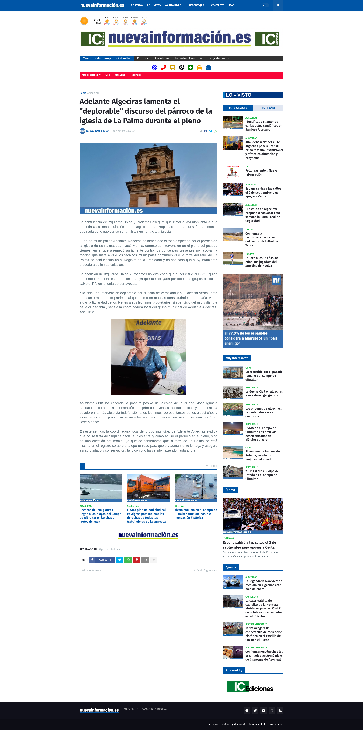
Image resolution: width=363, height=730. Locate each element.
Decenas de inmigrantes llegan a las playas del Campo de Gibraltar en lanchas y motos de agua (100, 515)
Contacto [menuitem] (217, 5)
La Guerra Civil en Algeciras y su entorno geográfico (264, 393)
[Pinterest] (136, 560)
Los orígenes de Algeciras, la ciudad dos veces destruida (263, 412)
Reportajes (136, 75)
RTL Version (276, 724)
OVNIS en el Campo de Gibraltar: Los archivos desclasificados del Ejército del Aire (260, 434)
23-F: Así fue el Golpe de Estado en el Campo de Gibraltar (262, 475)
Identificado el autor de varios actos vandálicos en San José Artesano (263, 125)
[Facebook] (205, 131)
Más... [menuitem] (233, 5)
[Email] (145, 560)
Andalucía (161, 58)
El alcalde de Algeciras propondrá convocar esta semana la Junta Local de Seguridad (262, 214)
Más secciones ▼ (91, 75)
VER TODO (211, 466)
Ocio (107, 75)
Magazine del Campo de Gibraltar (107, 58)
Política (115, 549)
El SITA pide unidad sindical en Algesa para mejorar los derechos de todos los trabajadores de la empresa (146, 515)
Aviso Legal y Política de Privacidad (243, 724)
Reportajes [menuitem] (196, 5)
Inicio (83, 93)
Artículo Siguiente (204, 570)
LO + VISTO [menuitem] (154, 5)
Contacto (212, 724)
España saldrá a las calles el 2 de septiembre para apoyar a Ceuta (263, 192)
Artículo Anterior (91, 570)
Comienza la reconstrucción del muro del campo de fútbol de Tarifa (262, 239)
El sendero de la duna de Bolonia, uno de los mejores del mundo (262, 455)
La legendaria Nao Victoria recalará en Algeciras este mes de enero (263, 585)
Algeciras (93, 93)
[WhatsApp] (216, 131)
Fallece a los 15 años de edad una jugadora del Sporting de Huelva (261, 262)
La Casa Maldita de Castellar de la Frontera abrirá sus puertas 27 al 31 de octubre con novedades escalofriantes (263, 608)
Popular (142, 58)
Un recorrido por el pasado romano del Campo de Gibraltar (264, 376)
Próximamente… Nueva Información (261, 172)
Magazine (120, 75)
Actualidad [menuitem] (173, 5)
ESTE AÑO (268, 108)
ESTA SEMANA (238, 108)
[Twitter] (210, 131)
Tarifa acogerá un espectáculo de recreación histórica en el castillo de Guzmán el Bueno (263, 634)
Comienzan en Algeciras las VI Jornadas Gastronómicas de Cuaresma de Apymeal (264, 655)
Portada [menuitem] (137, 5)
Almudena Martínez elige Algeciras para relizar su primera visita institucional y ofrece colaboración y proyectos (264, 150)
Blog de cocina (219, 58)
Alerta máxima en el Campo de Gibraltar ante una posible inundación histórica (196, 514)
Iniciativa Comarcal (189, 58)
